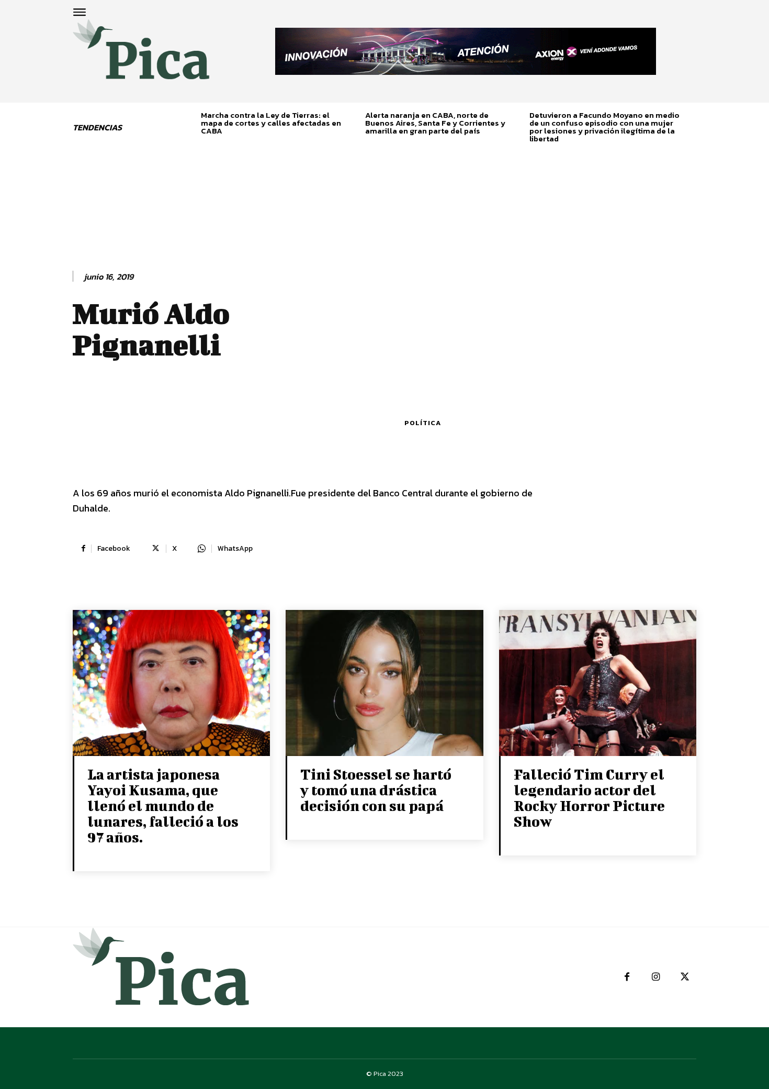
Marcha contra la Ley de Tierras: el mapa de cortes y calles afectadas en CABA (271, 123)
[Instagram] (656, 977)
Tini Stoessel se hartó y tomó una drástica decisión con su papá (375, 790)
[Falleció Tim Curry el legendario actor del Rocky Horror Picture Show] (597, 684)
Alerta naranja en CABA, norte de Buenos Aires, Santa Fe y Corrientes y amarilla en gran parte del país (435, 123)
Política (422, 423)
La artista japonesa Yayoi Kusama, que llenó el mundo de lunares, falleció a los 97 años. (163, 805)
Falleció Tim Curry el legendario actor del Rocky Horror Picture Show (589, 797)
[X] (684, 977)
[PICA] (141, 55)
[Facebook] (627, 977)
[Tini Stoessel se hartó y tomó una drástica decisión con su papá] (384, 684)
